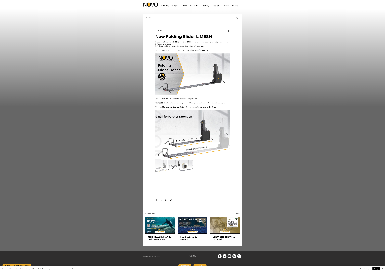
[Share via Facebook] (156, 200)
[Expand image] (192, 135)
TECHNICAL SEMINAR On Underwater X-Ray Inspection (159, 238)
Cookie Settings (365, 269)
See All (238, 213)
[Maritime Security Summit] (192, 225)
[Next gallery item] (227, 135)
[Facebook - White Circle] (220, 256)
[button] (194, 5)
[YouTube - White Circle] (229, 256)
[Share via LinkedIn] (166, 200)
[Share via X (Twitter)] (161, 200)
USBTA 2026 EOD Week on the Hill (224, 238)
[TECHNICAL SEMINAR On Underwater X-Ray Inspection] (160, 225)
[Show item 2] (174, 166)
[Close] (382, 268)
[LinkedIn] (224, 256)
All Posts (148, 18)
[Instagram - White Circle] (234, 256)
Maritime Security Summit (188, 238)
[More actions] (228, 31)
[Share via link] (171, 200)
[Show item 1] (161, 166)
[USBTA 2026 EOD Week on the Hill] (225, 225)
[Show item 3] (186, 166)
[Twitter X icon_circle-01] (239, 256)
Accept (376, 269)
